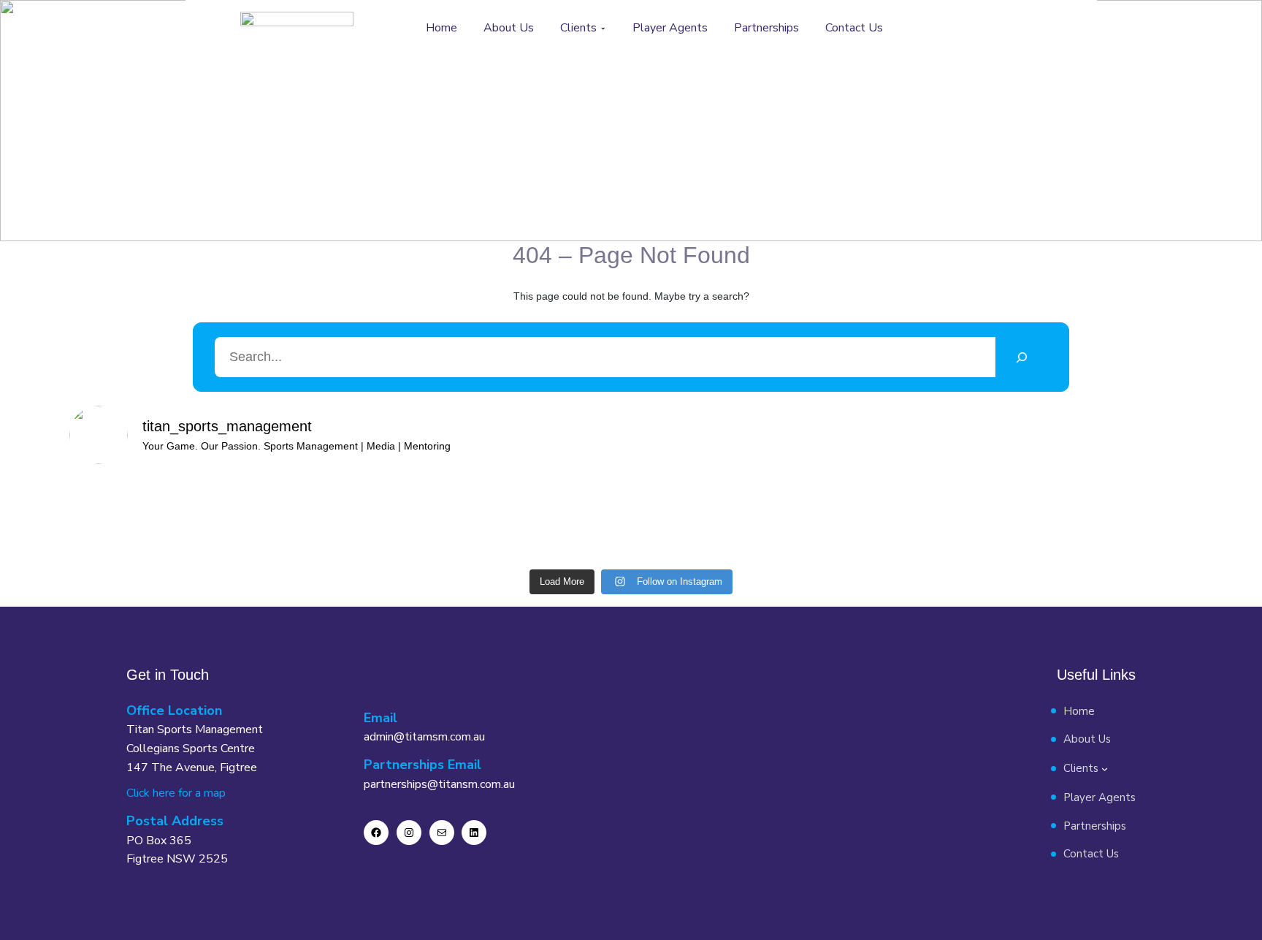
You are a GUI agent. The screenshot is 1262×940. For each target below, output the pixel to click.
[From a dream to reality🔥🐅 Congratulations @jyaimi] (1125, 519)
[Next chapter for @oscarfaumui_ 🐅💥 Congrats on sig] (561, 519)
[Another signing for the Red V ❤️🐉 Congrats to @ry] (701, 519)
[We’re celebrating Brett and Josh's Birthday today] (136, 519)
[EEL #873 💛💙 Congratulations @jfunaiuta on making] (278, 519)
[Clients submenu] (603, 28)
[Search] (1021, 357)
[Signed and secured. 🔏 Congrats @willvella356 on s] (843, 519)
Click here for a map (176, 793)
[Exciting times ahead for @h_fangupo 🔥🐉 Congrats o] (984, 519)
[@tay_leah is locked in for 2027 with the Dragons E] (419, 519)
